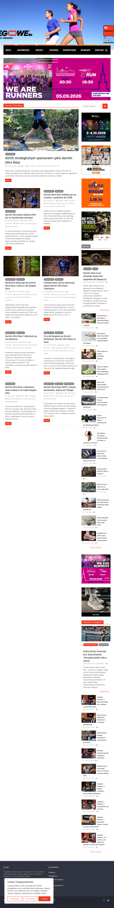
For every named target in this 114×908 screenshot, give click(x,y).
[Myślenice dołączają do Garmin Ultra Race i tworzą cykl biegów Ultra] (21, 257)
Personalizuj (14, 899)
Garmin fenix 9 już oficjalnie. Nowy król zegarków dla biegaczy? (95, 276)
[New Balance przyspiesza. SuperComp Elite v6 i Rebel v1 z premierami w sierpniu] (88, 432)
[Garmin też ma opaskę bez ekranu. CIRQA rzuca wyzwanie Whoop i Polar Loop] (88, 450)
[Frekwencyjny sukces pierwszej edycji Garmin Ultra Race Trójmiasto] (60, 257)
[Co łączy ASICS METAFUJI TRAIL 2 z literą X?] (88, 468)
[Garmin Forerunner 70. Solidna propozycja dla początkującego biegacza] (88, 414)
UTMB (63, 206)
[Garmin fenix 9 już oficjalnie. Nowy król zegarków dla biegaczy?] (96, 251)
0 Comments (32, 166)
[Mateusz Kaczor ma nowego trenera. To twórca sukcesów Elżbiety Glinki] (88, 765)
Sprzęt (39, 50)
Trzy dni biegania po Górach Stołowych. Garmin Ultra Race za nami (60, 339)
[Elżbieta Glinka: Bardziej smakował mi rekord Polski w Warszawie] (88, 732)
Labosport (8, 300)
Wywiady (86, 50)
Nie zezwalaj (30, 899)
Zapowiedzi (23, 50)
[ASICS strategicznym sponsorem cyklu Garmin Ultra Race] (41, 110)
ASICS (41, 166)
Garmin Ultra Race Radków (52, 206)
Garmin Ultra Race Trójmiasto (60, 297)
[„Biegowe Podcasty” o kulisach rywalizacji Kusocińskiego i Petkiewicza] (88, 783)
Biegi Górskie (10, 211)
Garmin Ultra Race (50, 166)
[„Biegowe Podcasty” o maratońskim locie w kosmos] (88, 801)
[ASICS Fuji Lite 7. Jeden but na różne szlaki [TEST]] (88, 483)
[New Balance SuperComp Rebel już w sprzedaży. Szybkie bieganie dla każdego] (88, 332)
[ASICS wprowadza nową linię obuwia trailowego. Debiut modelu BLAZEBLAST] (88, 499)
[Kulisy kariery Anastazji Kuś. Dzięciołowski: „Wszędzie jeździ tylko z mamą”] (96, 627)
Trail (58, 166)
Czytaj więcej (104, 310)
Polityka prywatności (56, 885)
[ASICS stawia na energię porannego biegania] (88, 350)
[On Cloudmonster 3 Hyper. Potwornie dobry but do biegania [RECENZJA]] (88, 396)
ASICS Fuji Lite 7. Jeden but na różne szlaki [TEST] (103, 487)
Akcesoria (87, 269)
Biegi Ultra (59, 191)
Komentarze (69, 50)
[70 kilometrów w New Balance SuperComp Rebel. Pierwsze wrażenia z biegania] (88, 314)
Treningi (53, 50)
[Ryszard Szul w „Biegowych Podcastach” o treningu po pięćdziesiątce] (88, 714)
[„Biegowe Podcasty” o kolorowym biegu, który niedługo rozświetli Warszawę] (88, 696)
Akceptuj (44, 899)
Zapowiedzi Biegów (11, 226)
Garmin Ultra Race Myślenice (21, 297)
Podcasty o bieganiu (92, 622)
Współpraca (53, 876)
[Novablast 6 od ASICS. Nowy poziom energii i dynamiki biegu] (88, 532)
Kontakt (99, 50)
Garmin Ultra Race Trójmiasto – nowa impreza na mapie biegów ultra (20, 390)
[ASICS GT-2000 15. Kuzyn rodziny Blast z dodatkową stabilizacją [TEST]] (88, 366)
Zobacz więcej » (96, 547)
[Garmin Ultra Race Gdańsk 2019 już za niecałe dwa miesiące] (21, 189)
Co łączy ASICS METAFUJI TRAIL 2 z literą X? (102, 471)
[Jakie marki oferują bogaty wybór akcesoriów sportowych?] (88, 381)
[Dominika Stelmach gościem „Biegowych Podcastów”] (88, 749)
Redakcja (22, 166)
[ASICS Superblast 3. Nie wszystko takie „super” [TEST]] (88, 517)
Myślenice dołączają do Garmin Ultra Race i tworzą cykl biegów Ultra (20, 285)
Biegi (8, 50)
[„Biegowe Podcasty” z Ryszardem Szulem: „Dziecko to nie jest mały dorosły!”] (88, 816)
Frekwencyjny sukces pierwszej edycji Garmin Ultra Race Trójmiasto (59, 285)
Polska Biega (10, 154)
